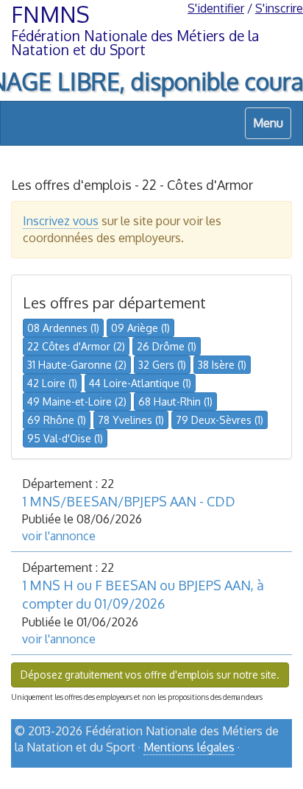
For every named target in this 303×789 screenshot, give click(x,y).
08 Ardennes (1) (63, 328)
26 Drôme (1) (166, 346)
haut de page (254, 772)
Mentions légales (189, 747)
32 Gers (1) (162, 364)
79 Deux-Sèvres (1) (219, 420)
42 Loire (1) (52, 383)
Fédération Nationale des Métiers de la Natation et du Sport (135, 42)
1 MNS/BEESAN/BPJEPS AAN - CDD (128, 501)
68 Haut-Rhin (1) (175, 401)
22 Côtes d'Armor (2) (76, 346)
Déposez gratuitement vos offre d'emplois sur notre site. (150, 674)
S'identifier (216, 8)
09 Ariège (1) (140, 328)
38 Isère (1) (222, 364)
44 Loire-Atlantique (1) (140, 383)
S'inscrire (279, 8)
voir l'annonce (59, 535)
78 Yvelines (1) (131, 420)
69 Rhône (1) (56, 420)
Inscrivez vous (61, 220)
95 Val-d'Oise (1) (65, 438)
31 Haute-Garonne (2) (76, 364)
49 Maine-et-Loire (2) (76, 401)
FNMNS (50, 14)
